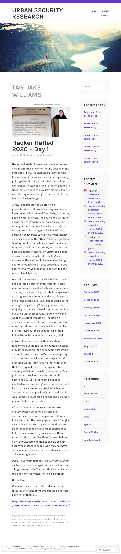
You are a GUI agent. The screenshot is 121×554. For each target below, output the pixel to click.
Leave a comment (45, 526)
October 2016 (91, 361)
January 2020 (91, 307)
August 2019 (91, 346)
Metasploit (90, 409)
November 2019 (92, 323)
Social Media (91, 432)
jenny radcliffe (44, 522)
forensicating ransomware (31, 519)
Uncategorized (45, 155)
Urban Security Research (37, 13)
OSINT (87, 416)
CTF (86, 385)
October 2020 (92, 299)
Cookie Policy (59, 549)
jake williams (31, 522)
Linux (86, 401)
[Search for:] (94, 86)
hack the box (91, 393)
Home (94, 11)
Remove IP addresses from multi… (94, 198)
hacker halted (51, 519)
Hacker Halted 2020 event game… (95, 213)
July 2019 (89, 353)
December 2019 (92, 315)
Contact (104, 15)
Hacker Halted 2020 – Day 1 (33, 146)
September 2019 (93, 338)
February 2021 (91, 292)
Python (87, 424)
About (105, 11)
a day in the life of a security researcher (38, 515)
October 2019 (91, 330)
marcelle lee (58, 522)
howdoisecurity (96, 206)
